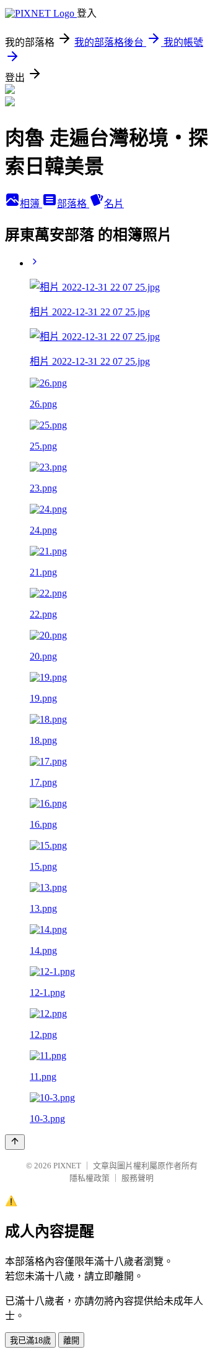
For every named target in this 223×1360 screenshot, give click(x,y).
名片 (114, 203)
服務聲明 (137, 1178)
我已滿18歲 (30, 1340)
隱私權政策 (89, 1178)
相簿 (31, 203)
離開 (71, 1340)
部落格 (73, 203)
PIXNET (67, 1165)
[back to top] (15, 1142)
